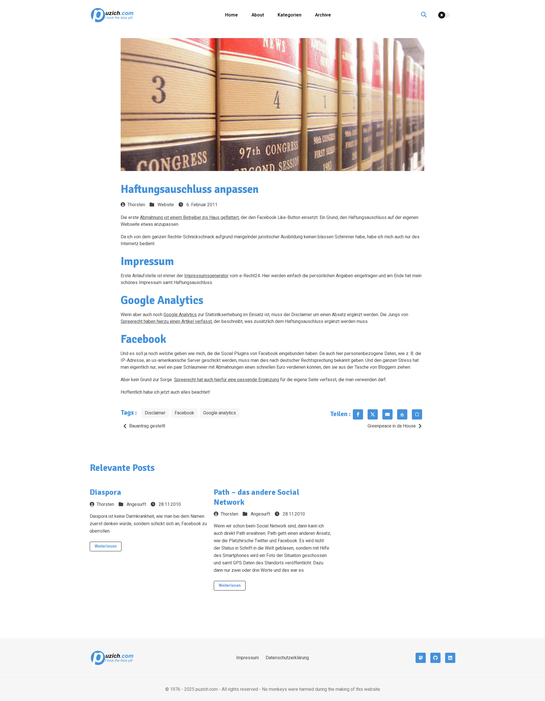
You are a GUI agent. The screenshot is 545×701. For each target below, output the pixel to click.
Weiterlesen (106, 546)
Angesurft (136, 504)
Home (231, 15)
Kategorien (289, 15)
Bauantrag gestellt (147, 426)
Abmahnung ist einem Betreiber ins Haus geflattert (189, 217)
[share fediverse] (402, 414)
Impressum (247, 657)
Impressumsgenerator (206, 275)
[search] (427, 15)
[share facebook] (358, 414)
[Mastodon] (421, 658)
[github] (435, 658)
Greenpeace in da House (392, 426)
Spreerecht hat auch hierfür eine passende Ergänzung (226, 379)
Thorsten (136, 204)
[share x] (373, 414)
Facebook (184, 413)
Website (166, 204)
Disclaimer (155, 413)
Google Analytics (180, 314)
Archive (323, 15)
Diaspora (105, 492)
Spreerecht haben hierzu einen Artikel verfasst (166, 321)
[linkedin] (450, 658)
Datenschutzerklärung (287, 657)
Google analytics (219, 413)
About (257, 15)
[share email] (387, 414)
